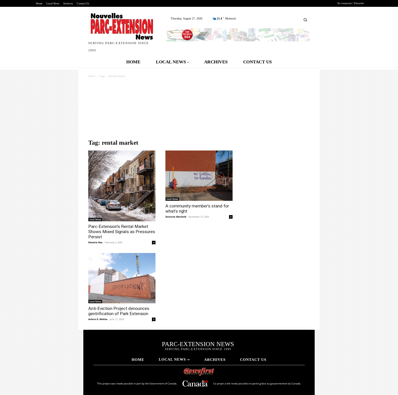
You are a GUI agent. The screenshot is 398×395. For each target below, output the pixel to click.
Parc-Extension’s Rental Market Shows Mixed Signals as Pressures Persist (121, 231)
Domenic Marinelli (175, 216)
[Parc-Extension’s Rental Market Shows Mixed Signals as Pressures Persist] (121, 186)
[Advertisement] (199, 109)
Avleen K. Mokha (97, 319)
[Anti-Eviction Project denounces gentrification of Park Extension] (121, 278)
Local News (95, 219)
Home (91, 76)
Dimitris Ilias (95, 242)
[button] (305, 19)
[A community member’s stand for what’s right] (199, 176)
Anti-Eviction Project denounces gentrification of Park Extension (118, 311)
